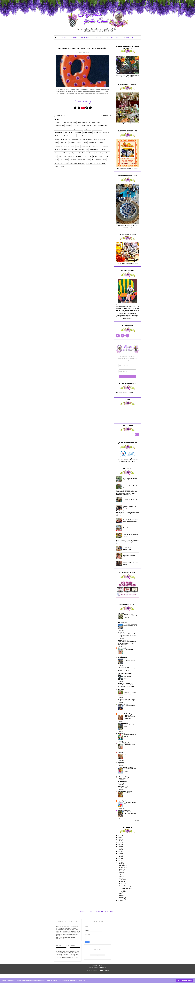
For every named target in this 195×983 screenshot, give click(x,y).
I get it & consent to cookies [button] (184, 980)
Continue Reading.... (83, 101)
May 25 (123, 881)
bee (56, 156)
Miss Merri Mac (97, 132)
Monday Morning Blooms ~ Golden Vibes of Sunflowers (129, 770)
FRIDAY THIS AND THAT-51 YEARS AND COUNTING (129, 676)
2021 (119, 844)
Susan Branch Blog (123, 786)
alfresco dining (99, 152)
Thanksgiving (95, 146)
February (121, 897)
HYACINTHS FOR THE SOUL (125, 767)
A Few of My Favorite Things (83, 52)
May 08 (123, 890)
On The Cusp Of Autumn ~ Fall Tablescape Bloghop (130, 479)
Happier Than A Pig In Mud (125, 791)
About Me (73, 37)
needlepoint (73, 159)
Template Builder (102, 967)
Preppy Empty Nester (123, 801)
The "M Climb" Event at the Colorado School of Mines (130, 624)
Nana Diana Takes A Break (124, 673)
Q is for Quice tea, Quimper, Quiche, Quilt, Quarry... (128, 887)
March (121, 895)
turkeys (56, 166)
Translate (102, 957)
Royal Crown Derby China (86, 139)
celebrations (79, 156)
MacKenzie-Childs (96, 129)
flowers (95, 156)
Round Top (75, 139)
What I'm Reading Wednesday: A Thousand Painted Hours (129, 692)
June (120, 876)
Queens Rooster (94, 135)
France (94, 125)
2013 (119, 858)
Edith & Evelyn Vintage (123, 777)
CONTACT (82, 911)
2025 (119, 837)
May (120, 878)
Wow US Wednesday (65, 152)
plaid (93, 159)
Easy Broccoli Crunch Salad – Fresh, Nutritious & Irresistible (130, 616)
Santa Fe (79, 142)
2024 (119, 839)
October (121, 869)
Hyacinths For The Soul (101, 965)
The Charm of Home (123, 704)
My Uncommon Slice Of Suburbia (126, 699)
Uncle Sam (57, 149)
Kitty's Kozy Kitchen (123, 723)
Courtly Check (76, 125)
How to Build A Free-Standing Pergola (127, 700)
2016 (119, 853)
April (120, 893)
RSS (91, 911)
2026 (119, 835)
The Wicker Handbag (128, 649)
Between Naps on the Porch (125, 683)
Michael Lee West (87, 132)
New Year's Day (65, 135)
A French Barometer (123, 778)
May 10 (123, 885)
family (89, 156)
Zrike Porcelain (90, 152)
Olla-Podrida (121, 613)
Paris (79, 135)
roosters (57, 163)
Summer (101, 142)
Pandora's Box (121, 752)
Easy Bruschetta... (127, 754)
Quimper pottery (104, 135)
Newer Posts (60, 115)
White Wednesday (94, 149)
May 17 (123, 883)
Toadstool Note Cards (129, 744)
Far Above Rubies (122, 781)
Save (84, 107)
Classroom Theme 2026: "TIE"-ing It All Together (129, 659)
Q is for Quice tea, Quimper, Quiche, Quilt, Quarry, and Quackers (82, 48)
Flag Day (89, 125)
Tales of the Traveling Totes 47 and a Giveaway (129, 812)
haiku (61, 159)
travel (103, 163)
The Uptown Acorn (122, 657)
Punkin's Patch (121, 762)
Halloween (57, 129)
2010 (119, 864)
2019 (119, 848)
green (56, 159)
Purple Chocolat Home (124, 810)
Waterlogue (74, 149)
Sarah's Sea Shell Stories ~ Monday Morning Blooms (130, 548)
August (121, 872)
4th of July (57, 122)
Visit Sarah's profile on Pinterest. (124, 392)
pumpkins (98, 159)
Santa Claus (72, 142)
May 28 (123, 880)
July (119, 763)
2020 (119, 846)
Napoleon (57, 135)
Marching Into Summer (128, 528)
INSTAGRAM (100, 911)
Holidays (99, 37)
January (121, 899)
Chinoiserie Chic (122, 648)
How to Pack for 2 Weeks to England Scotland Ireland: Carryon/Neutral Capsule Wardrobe (127, 643)
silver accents (64, 163)
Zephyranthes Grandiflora (78, 152)
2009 (119, 900)
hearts (66, 159)
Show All (137, 820)
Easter (83, 125)
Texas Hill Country (85, 146)
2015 (119, 855)
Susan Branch (58, 146)
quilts (104, 159)
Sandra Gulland (63, 142)
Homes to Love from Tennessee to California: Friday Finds (127, 669)
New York (73, 135)
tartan (98, 163)
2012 (119, 860)
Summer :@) (126, 792)
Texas (77, 146)
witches (62, 166)
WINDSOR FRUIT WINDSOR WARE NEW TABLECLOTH (129, 717)
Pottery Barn (85, 135)
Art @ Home (121, 689)
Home (64, 37)
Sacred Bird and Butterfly (100, 139)
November (122, 867)
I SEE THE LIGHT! (122, 787)
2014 (119, 857)
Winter (56, 152)
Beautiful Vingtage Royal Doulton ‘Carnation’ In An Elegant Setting (126, 685)
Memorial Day (78, 132)
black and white (62, 156)
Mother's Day (106, 132)
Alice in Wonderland (82, 122)
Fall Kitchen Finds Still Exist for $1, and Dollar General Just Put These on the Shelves (127, 635)
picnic (88, 159)
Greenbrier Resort (102, 125)
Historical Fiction (66, 129)
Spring (85, 142)
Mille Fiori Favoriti (122, 623)
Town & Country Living (123, 667)
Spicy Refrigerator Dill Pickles (125, 783)
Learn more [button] (82, 980)
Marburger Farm (59, 132)
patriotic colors (81, 159)
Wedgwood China (83, 149)
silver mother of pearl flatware (77, 163)
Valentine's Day (66, 149)
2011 (119, 862)
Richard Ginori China (65, 139)
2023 (119, 841)
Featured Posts (112, 37)
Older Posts (105, 115)
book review (71, 156)
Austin (98, 122)
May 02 (123, 892)
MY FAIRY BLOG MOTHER (103, 970)
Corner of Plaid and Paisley (125, 743)
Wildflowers (103, 149)
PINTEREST (112, 911)
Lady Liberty (87, 129)
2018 (119, 850)
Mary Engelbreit (68, 132)
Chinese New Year (59, 125)
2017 (119, 851)
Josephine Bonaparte (77, 129)
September (122, 871)
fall (85, 156)
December (122, 865)
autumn (107, 152)
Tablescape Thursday (69, 146)
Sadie (56, 142)
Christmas (68, 125)
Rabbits (57, 139)
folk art (100, 156)
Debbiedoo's (121, 632)
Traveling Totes (86, 37)
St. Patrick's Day (92, 142)
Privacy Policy (128, 37)
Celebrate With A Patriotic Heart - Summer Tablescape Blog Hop (130, 520)
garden (106, 156)
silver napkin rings (90, 163)
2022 (119, 842)
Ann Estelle (92, 122)
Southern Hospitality (123, 640)
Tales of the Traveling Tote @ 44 (130, 500)
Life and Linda (121, 733)
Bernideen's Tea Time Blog (125, 714)
